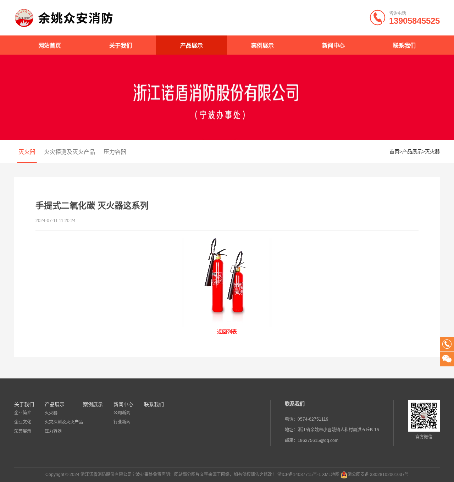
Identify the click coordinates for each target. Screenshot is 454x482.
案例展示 (262, 46)
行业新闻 (122, 422)
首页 (394, 151)
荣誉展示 (22, 431)
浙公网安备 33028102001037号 (378, 474)
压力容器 (115, 152)
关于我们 (120, 46)
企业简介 (22, 412)
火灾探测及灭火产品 (69, 152)
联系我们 (404, 46)
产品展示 (191, 46)
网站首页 (49, 46)
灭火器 (26, 152)
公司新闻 (122, 412)
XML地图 (330, 474)
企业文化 (22, 422)
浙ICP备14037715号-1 (299, 474)
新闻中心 (333, 46)
